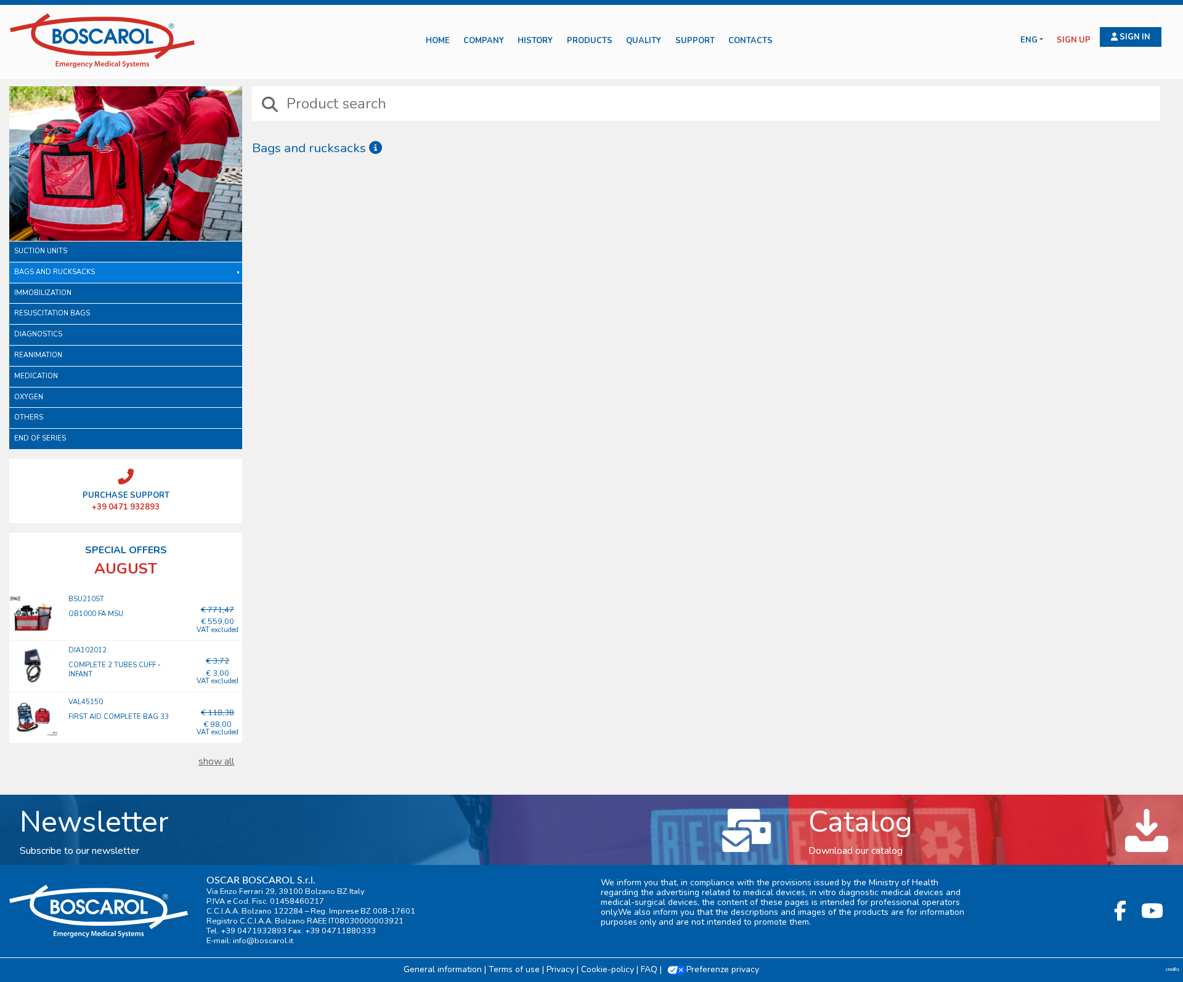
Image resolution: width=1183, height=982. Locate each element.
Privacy (560, 969)
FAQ (649, 969)
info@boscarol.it (263, 940)
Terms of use (514, 969)
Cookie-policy (607, 969)
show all (216, 761)
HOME (438, 41)
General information (443, 969)
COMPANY (483, 41)
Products (589, 41)
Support (695, 41)
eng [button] (1029, 40)
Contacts (750, 41)
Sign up (1074, 40)
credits (1173, 969)
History (535, 41)
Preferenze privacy (722, 969)
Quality (643, 41)
